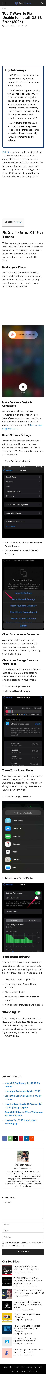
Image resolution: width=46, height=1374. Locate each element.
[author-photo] (23, 1161)
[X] (15, 1138)
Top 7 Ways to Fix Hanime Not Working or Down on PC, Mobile (28, 1304)
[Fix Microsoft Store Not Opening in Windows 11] (7, 1341)
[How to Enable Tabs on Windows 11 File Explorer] (7, 1270)
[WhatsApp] (10, 1138)
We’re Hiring (38, 1367)
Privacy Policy (8, 1367)
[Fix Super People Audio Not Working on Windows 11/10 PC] (7, 1294)
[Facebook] (4, 1138)
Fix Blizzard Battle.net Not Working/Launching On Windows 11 (27, 1328)
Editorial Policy (20, 1367)
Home (4, 9)
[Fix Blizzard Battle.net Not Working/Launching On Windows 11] (7, 1329)
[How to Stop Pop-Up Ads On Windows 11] (7, 1317)
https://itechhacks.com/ (23, 1168)
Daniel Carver (18, 1310)
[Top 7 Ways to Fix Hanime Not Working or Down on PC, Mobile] (7, 1305)
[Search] (42, 3)
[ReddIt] (31, 1138)
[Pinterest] (21, 1138)
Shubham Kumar (9, 26)
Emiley (16, 1296)
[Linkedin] (26, 1138)
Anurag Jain (18, 1272)
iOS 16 (5, 152)
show (19, 222)
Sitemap (29, 1367)
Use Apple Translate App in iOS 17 (22, 1091)
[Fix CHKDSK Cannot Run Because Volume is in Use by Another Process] (7, 1281)
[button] (4, 3)
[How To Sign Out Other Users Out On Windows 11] (7, 1353)
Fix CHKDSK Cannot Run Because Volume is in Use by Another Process (28, 1280)
